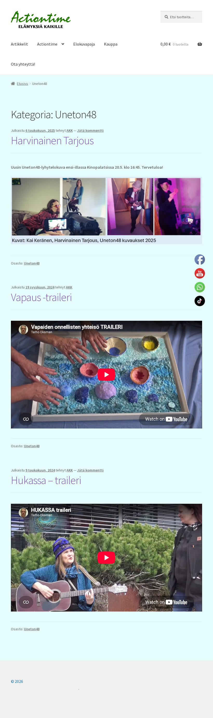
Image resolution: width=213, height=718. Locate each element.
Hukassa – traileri (46, 480)
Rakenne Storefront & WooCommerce (44, 688)
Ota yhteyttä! (23, 64)
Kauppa (110, 44)
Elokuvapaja (84, 44)
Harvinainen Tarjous (52, 140)
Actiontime (47, 44)
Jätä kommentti (90, 130)
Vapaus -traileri (41, 297)
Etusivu (22, 83)
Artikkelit (19, 44)
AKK (69, 130)
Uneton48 (31, 263)
